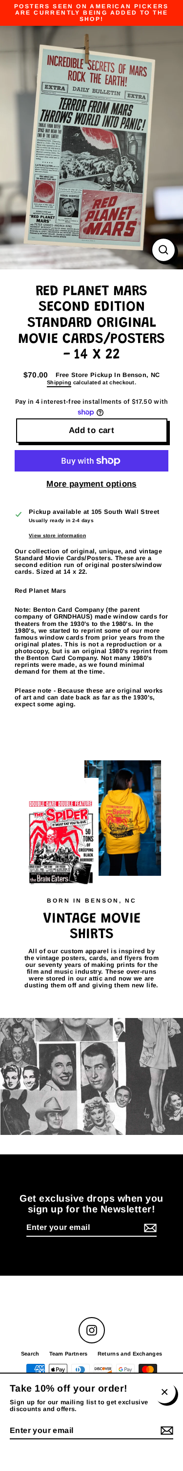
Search (30, 1354)
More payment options (91, 484)
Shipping (59, 382)
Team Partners (68, 1354)
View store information (57, 535)
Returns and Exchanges (130, 1354)
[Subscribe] (149, 1228)
